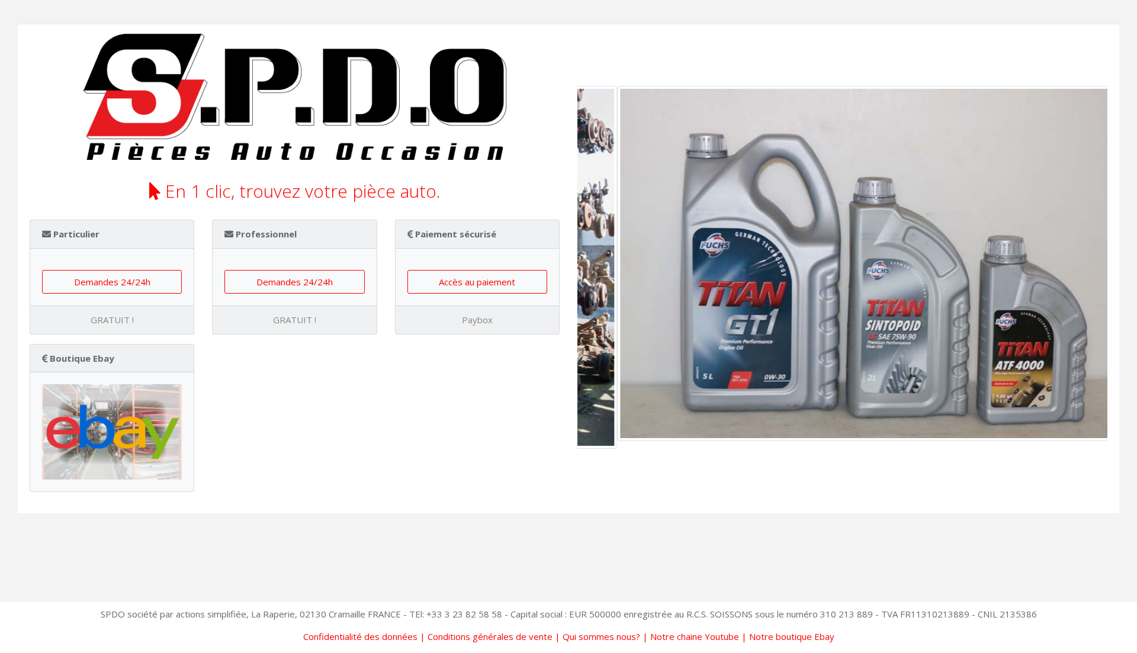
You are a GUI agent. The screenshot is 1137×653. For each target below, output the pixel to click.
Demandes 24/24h (112, 282)
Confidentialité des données (360, 636)
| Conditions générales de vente (485, 636)
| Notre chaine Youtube (689, 636)
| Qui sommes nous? (596, 636)
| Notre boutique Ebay (786, 636)
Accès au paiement (477, 282)
